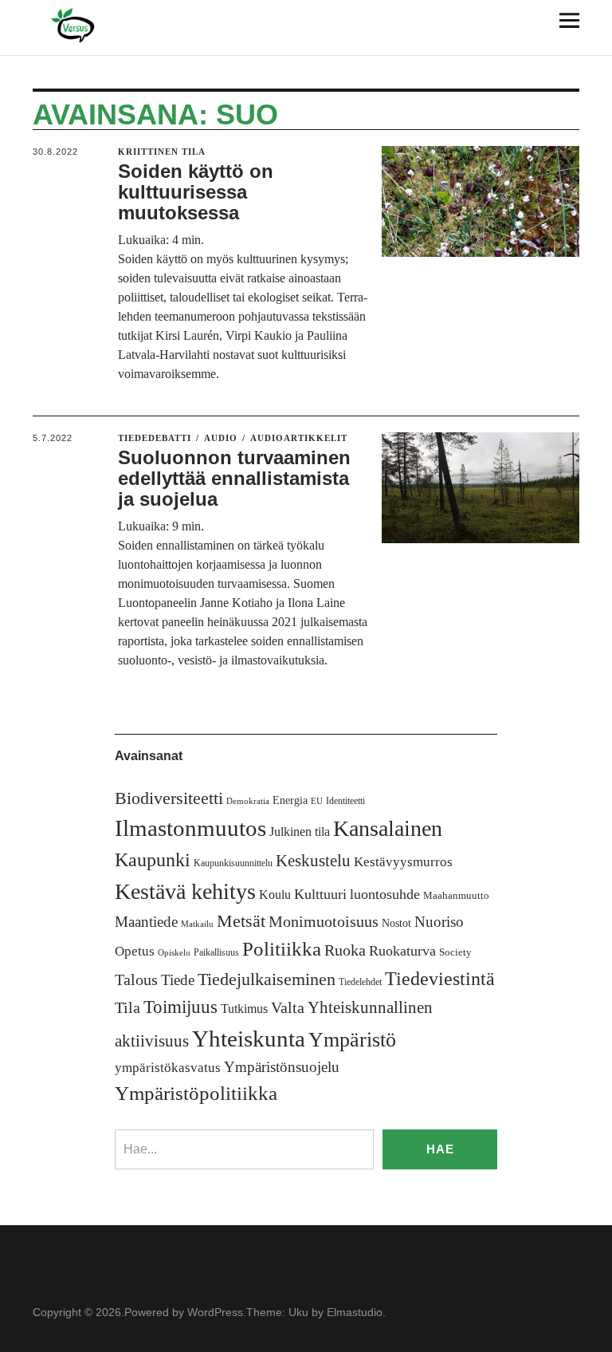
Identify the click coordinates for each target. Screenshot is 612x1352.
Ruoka (345, 950)
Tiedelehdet (360, 981)
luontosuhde (385, 894)
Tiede (177, 980)
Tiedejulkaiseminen (266, 979)
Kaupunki (152, 859)
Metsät (241, 921)
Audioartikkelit (298, 438)
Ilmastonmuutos (190, 828)
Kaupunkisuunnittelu (233, 863)
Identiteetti (345, 800)
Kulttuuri (320, 894)
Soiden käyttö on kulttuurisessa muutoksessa (195, 192)
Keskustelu (313, 860)
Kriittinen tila (162, 151)
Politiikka (281, 948)
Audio (220, 438)
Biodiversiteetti (169, 798)
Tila (127, 1007)
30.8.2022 (55, 151)
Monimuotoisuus (324, 921)
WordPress (215, 1312)
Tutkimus (244, 1008)
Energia (290, 800)
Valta (287, 1007)
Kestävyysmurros (403, 861)
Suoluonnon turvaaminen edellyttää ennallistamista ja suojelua (234, 478)
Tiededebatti (154, 438)
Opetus (135, 951)
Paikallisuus (216, 952)
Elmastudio (354, 1312)
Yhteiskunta (248, 1038)
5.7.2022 (53, 438)
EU (317, 801)
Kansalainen (387, 828)
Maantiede (146, 921)
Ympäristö (352, 1039)
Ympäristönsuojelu (281, 1066)
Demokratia (247, 801)
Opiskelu (174, 952)
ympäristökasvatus (168, 1067)
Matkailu (197, 924)
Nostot (396, 923)
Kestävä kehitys (185, 891)
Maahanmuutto (456, 895)
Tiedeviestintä (440, 978)
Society (455, 952)
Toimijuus (180, 1007)
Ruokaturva (402, 951)
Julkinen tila (299, 831)
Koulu (275, 894)
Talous (136, 980)
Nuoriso (439, 921)
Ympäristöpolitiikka (196, 1093)
